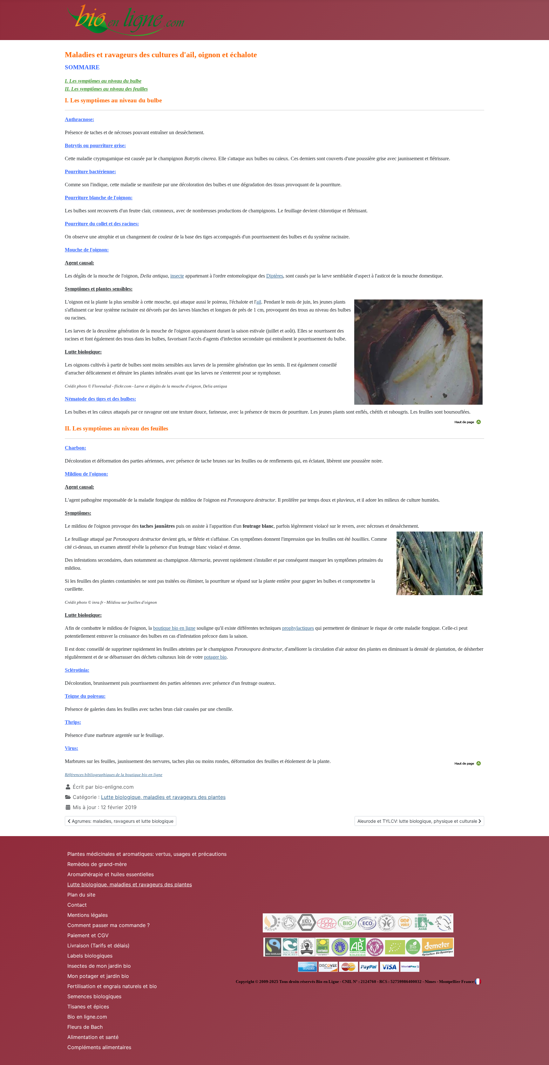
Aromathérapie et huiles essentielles (110, 874)
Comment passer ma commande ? (108, 925)
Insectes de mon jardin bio (99, 966)
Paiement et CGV (88, 935)
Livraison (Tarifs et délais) (98, 945)
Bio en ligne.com (87, 1016)
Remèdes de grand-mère (97, 864)
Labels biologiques (89, 955)
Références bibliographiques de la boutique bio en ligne (113, 774)
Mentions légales (87, 915)
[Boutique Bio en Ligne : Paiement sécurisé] (358, 966)
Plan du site (81, 894)
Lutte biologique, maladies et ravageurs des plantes (163, 797)
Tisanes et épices (88, 1006)
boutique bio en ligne (174, 628)
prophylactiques (298, 628)
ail (258, 302)
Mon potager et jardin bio (98, 976)
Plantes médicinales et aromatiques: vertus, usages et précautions (147, 854)
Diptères (274, 275)
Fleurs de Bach (85, 1027)
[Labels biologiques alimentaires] (358, 947)
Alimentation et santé (93, 1037)
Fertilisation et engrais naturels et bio (112, 986)
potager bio (215, 657)
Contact (77, 905)
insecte (177, 275)
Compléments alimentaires (99, 1047)
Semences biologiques (94, 996)
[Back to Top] (538, 1053)
